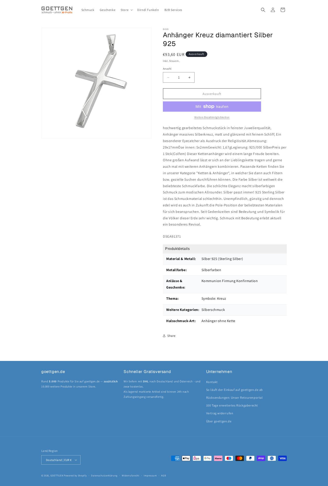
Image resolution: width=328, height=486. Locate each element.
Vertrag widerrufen (219, 413)
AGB (163, 475)
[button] (126, 10)
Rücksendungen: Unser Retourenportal (234, 398)
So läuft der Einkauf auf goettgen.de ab (234, 390)
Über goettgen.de (219, 421)
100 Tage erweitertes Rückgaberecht (232, 405)
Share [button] (171, 336)
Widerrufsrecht (130, 475)
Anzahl (167, 69)
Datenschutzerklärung (104, 475)
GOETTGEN (56, 475)
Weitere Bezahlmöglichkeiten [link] (212, 117)
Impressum (150, 475)
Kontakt (212, 382)
